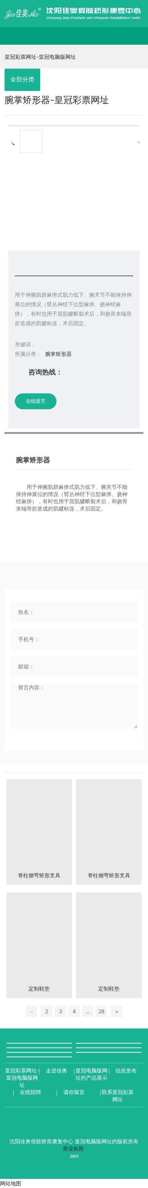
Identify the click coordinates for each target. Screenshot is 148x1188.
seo (74, 1155)
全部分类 (22, 79)
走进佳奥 (56, 1070)
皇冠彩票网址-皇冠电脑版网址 (40, 56)
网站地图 (10, 1183)
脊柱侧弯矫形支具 (39, 875)
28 (101, 1011)
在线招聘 (30, 1092)
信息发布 (126, 1070)
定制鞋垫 (39, 988)
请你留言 (74, 1092)
